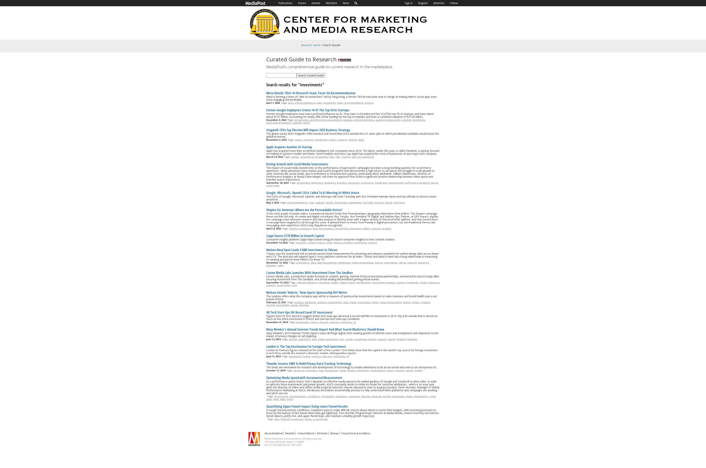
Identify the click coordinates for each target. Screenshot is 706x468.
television (271, 265)
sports (294, 305)
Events (302, 3)
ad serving (298, 370)
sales (282, 399)
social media (272, 185)
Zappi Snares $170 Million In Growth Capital (295, 235)
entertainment (363, 282)
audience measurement (388, 120)
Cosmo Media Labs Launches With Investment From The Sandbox (309, 272)
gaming (400, 282)
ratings (402, 262)
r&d (338, 157)
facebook (376, 396)
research (369, 103)
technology (368, 157)
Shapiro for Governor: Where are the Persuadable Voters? (304, 210)
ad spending (303, 182)
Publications (285, 3)
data (319, 103)
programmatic (320, 419)
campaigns (353, 182)
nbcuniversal (390, 262)
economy (308, 139)
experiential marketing (383, 282)
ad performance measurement (326, 120)
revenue (270, 305)
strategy (352, 139)
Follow (454, 3)
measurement (396, 182)
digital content (346, 282)
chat (311, 202)
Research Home (310, 45)
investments (329, 103)
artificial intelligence (305, 103)
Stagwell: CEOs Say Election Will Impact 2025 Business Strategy (308, 130)
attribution (329, 182)
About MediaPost (274, 433)
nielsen (415, 302)
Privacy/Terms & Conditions (355, 433)
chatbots (319, 202)
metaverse (433, 282)
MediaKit (289, 433)
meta (339, 103)
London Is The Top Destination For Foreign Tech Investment (306, 346)
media (423, 282)
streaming (423, 262)
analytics (347, 120)
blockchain (324, 282)
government (341, 202)
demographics (326, 228)
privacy (372, 339)
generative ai (307, 157)
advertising (317, 182)
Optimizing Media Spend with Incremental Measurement (304, 377)
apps (290, 103)
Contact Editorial (305, 433)
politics (332, 139)
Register (423, 3)
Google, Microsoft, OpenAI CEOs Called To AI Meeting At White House (312, 192)
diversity (365, 396)
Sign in (409, 3)
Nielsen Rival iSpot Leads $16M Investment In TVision (301, 250)
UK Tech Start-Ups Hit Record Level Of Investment (299, 312)
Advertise (438, 3)
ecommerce (367, 182)
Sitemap (334, 433)
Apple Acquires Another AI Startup (289, 147)
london (314, 322)
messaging (355, 228)
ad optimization (297, 396)
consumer (301, 242)
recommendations (353, 103)
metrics (379, 262)
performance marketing (278, 122)
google (329, 202)
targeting (386, 228)
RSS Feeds (322, 433)
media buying (378, 370)
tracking (418, 370)
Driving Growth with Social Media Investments (297, 164)
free (342, 339)
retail (275, 399)
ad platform (313, 396)
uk (355, 322)
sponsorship (282, 305)
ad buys (293, 339)
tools (294, 285)
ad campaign (301, 120)
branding (341, 182)
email (329, 242)
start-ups (356, 157)
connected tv (302, 262)
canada (295, 157)
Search (356, 3)
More (346, 3)
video (281, 265)
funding (348, 242)
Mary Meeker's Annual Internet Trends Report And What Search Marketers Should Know (325, 329)
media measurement (362, 262)
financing (338, 242)
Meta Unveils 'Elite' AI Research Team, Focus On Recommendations (311, 93)
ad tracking (311, 370)
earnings (406, 120)
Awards (315, 3)
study (361, 139)
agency (298, 139)
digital (334, 282)
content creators (316, 242)
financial (285, 419)
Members (331, 3)
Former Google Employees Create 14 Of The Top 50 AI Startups (307, 110)
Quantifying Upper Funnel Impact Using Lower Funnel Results (307, 406)
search (306, 122)
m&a (331, 157)
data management (326, 262)
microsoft (368, 202)
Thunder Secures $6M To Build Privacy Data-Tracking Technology (308, 363)
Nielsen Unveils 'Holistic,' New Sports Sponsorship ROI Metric (306, 292)
